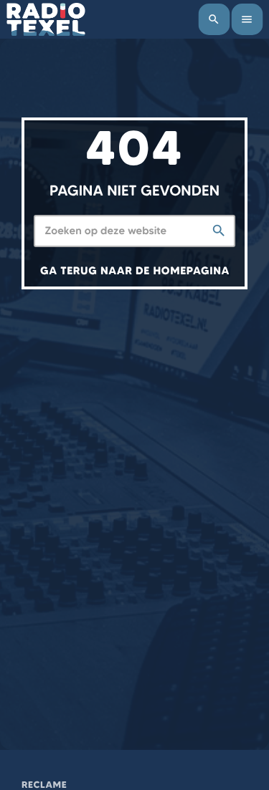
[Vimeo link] (45, 19)
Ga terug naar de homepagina (135, 270)
